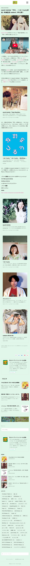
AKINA (25, 515)
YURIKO (14, 518)
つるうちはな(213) (24, 345)
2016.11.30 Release (7, 542)
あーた (4, 527)
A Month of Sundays (7, 515)
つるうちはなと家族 (7, 496)
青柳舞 (13, 530)
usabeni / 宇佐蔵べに (20, 501)
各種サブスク (6, 81)
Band (23, 506)
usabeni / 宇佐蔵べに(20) (5, 345)
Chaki (11, 527)
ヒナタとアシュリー (7, 520)
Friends (19, 508)
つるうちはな (14, 61)
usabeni (8, 70)
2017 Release (17, 520)
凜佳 (15, 494)
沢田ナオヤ (5, 503)
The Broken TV (6, 518)
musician (19, 539)
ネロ (20, 498)
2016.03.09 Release (7, 547)
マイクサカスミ (15, 535)
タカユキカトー (6, 63)
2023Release (17, 496)
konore (11, 501)
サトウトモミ (21, 530)
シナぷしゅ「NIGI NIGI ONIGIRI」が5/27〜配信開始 (13, 406)
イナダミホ (5, 530)
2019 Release (5, 513)
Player (4, 508)
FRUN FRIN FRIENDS (7, 510)
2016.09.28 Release (7, 544)
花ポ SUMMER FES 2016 (8, 539)
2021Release (11, 508)
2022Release (5, 498)
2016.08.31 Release (19, 544)
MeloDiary (5, 523)
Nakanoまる (5, 535)
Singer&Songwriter (14, 506)
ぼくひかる (5, 532)
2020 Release (18, 510)
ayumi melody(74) (4, 347)
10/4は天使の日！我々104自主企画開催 (10, 382)
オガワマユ (23, 532)
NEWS (10, 525)
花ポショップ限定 (6, 80)
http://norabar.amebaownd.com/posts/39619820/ (12, 192)
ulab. (23, 535)
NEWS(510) (19, 345)
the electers (13, 503)
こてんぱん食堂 (6, 537)
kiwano (4, 501)
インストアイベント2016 (19, 547)
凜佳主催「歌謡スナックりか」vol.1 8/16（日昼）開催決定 (14, 394)
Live (4, 525)
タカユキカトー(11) (13, 345)
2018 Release (17, 515)
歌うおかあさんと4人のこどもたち (17, 523)
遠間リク (13, 498)
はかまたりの (19, 527)
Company (5, 506)
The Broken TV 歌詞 (7, 494)
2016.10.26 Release (19, 542)
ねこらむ (15, 537)
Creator (13, 513)
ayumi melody (4, 32)
